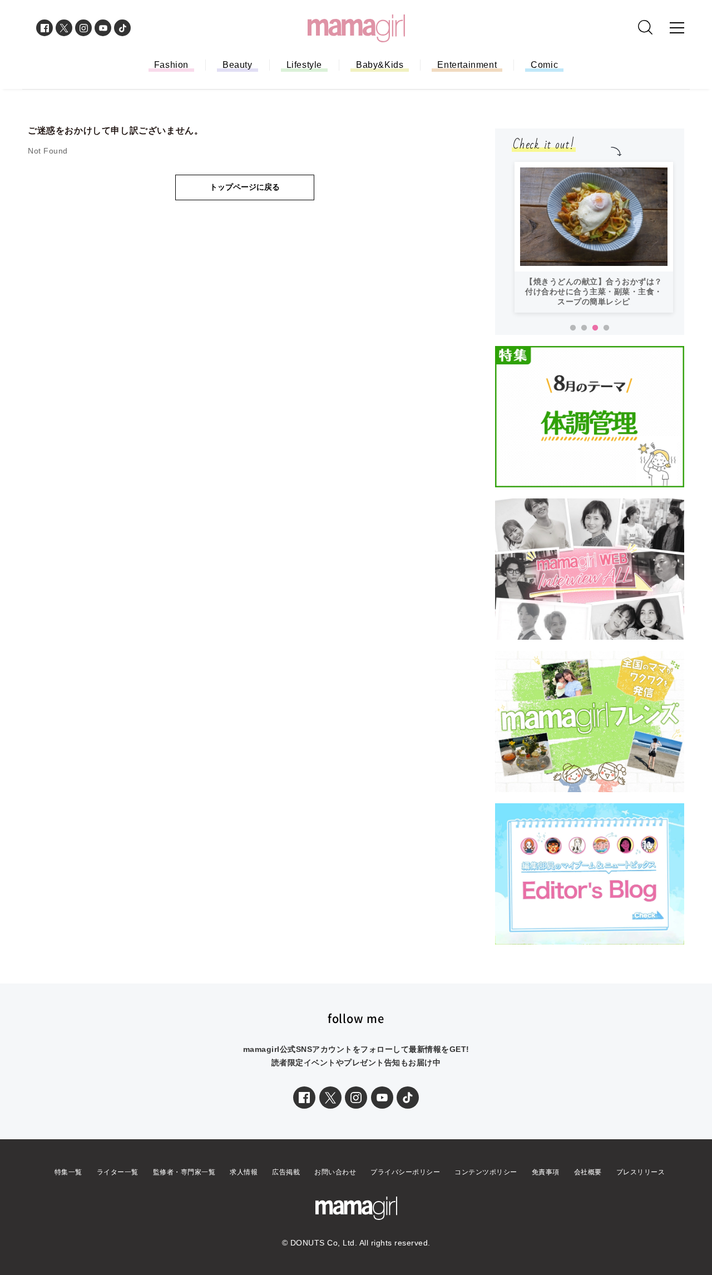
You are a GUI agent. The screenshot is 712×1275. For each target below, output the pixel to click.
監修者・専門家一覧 (184, 1172)
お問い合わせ (335, 1172)
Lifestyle (304, 65)
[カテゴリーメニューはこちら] (677, 28)
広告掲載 (286, 1172)
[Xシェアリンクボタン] (330, 1097)
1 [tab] (573, 328)
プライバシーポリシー (405, 1172)
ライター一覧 (118, 1172)
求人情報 (244, 1172)
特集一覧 (68, 1172)
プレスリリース (640, 1172)
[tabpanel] (594, 237)
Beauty (237, 65)
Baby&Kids (379, 65)
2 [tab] (584, 328)
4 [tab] (606, 328)
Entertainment (467, 65)
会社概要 (588, 1172)
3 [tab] (595, 328)
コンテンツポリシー (485, 1172)
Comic (544, 65)
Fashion (171, 65)
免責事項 (546, 1172)
